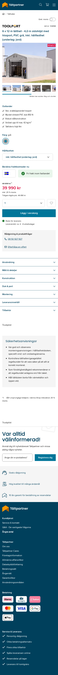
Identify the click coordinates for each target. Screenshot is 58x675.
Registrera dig (45, 457)
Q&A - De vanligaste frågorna (16, 527)
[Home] (4, 14)
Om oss (6, 546)
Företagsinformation (12, 555)
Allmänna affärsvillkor (12, 560)
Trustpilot (6, 325)
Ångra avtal (7, 531)
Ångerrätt (7, 573)
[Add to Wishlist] (51, 203)
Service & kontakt (10, 522)
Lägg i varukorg (29, 213)
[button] (47, 4)
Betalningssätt (9, 569)
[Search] (40, 5)
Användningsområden (13, 582)
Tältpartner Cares (10, 551)
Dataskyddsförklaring (12, 564)
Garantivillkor (8, 578)
